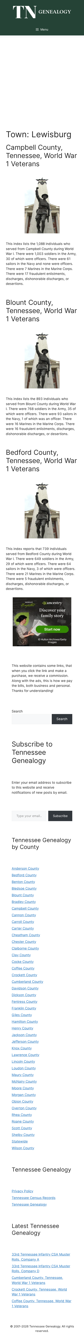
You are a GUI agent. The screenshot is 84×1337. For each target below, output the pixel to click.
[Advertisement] (42, 79)
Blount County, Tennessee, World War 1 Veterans (41, 310)
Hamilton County (25, 1022)
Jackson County (24, 1035)
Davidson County (25, 988)
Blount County (23, 895)
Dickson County (24, 995)
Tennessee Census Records (33, 1198)
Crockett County (24, 975)
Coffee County (23, 968)
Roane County (23, 1121)
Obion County (22, 1101)
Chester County (24, 942)
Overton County (24, 1108)
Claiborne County (25, 948)
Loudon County (24, 1068)
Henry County (22, 1028)
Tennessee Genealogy (29, 1204)
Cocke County (23, 962)
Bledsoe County (24, 888)
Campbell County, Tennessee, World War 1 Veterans (41, 155)
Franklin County (24, 1008)
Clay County (21, 955)
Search (17, 711)
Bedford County (24, 875)
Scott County (22, 1128)
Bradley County (24, 902)
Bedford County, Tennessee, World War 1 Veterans (41, 460)
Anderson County (25, 868)
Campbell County (25, 908)
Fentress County (24, 1002)
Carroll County (23, 922)
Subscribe (60, 816)
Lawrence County (25, 1055)
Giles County (22, 1015)
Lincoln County (23, 1061)
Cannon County (24, 915)
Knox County (22, 1048)
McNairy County (24, 1081)
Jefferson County (25, 1042)
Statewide (20, 1141)
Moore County (23, 1088)
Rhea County (22, 1115)
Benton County (23, 882)
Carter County (23, 928)
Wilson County (23, 1148)
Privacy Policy (22, 1191)
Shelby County (23, 1135)
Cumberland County (27, 982)
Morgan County (24, 1095)
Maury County (23, 1075)
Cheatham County (26, 935)
